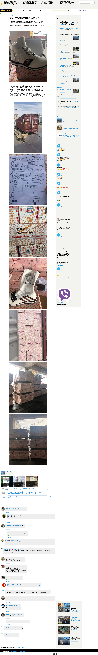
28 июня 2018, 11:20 (17, 515)
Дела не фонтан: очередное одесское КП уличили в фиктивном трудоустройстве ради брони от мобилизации (75, 619)
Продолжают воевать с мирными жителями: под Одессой (65, 38)
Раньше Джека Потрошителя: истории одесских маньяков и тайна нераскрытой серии (23, 492)
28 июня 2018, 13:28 (14, 597)
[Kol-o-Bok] (4, 531)
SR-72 (7, 605)
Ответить (8, 512)
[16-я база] (3, 568)
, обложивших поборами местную (68, 34)
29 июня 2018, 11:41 (12, 634)
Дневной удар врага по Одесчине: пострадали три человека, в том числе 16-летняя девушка (30, 2)
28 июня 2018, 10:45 (18, 549)
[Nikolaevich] (3, 527)
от (65, 29)
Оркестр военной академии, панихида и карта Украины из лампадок (66, 90)
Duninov (7, 540)
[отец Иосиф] (3, 616)
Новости (29, 10)
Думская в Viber (60, 302)
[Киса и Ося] (4, 517)
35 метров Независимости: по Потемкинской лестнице (66, 62)
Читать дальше (60, 231)
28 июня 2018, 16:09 (13, 605)
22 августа (59, 87)
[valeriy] (2, 590)
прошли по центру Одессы (65, 52)
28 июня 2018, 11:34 (15, 565)
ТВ (35, 10)
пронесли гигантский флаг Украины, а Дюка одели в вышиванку (65, 65)
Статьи (23, 10)
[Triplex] (3, 599)
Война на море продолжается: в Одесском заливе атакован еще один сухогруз (7, 485)
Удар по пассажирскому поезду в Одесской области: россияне (66, 56)
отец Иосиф (8, 614)
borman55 (9, 620)
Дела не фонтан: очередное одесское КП (68, 27)
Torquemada (8, 558)
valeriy (7, 591)
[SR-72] (3, 607)
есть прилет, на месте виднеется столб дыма (69, 107)
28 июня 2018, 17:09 (17, 620)
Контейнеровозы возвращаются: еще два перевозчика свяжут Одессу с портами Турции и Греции (27, 494)
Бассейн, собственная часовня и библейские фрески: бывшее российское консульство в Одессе (66, 80)
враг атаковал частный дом (66, 40)
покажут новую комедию (70, 44)
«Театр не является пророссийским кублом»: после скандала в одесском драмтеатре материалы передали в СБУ (70, 127)
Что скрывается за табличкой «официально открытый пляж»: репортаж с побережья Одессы (71, 120)
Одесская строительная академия (67, 96)
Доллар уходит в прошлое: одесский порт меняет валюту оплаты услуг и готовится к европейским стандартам (29, 491)
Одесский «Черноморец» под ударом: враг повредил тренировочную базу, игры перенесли (47, 3)
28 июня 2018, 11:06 (17, 531)
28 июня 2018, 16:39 (16, 614)
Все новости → (60, 110)
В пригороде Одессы (64, 69)
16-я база (8, 565)
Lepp (6, 627)
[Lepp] (2, 626)
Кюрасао (8, 508)
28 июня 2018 (12, 15)
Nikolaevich (8, 525)
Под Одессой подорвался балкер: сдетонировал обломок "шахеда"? (21, 488)
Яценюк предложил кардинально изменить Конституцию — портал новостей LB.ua (24, 585)
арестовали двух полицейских (69, 33)
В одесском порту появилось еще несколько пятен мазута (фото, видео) (22, 493)
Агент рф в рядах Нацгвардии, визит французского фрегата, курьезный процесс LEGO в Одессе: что (69, 22)
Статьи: (58, 116)
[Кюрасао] (3, 510)
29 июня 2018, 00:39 (15, 584)
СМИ (39, 10)
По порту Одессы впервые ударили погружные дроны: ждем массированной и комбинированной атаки (18, 485)
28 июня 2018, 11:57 (15, 577)
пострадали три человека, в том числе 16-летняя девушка (69, 102)
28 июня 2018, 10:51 (17, 558)
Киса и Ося (9, 515)
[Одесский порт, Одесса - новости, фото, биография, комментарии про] (3, 474)
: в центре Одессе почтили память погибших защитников (66, 93)
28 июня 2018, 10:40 (15, 540)
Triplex (7, 597)
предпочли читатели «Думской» (75, 611)
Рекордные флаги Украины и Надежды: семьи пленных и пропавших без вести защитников (66, 49)
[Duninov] (2, 541)
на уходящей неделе (69, 24)
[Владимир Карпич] (2, 549)
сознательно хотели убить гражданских (66, 58)
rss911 (8, 584)
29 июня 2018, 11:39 (12, 627)
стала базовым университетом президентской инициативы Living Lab (68, 98)
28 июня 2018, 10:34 (17, 525)
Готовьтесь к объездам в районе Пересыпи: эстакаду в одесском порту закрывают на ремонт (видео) (27, 489)
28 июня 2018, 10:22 (15, 508)
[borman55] (3, 620)
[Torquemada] (3, 560)
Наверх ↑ (12, 499)
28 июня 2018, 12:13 (13, 591)
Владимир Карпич (8, 549)
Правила (18, 647)
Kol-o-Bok (10, 531)
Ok (53, 653)
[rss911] (4, 586)
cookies (50, 653)
